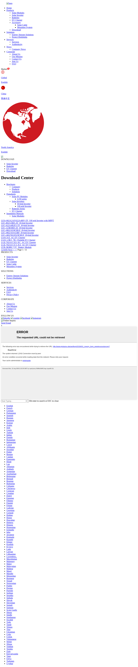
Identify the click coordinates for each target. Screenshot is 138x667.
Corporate (10, 52)
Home (9, 8)
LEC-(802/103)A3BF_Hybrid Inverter (17, 233)
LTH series (22, 199)
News (8, 47)
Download (16, 30)
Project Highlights (19, 37)
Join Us (15, 61)
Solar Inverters (18, 201)
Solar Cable (22, 25)
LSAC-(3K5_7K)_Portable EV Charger (18, 240)
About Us (16, 54)
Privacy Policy (12, 294)
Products (10, 10)
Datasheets (11, 194)
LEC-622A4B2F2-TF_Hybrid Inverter (17, 225)
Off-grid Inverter (24, 206)
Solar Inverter (17, 15)
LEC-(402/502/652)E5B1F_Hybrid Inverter (20, 235)
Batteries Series (18, 209)
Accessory (16, 22)
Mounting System (24, 27)
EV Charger (17, 20)
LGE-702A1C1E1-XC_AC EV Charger (18, 242)
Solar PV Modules (20, 196)
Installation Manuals (15, 213)
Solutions (10, 32)
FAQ (14, 64)
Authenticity (17, 44)
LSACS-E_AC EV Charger (13, 237)
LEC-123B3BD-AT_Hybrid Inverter (16, 228)
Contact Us (16, 59)
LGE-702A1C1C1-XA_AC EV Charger (18, 245)
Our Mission (17, 56)
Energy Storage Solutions (23, 35)
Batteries (15, 17)
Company (16, 187)
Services (10, 39)
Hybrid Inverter (23, 204)
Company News (19, 49)
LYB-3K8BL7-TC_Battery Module (16, 247)
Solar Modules (18, 13)
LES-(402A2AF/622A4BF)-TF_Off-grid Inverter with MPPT (27, 220)
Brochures (10, 184)
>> (16, 250)
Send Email (6, 323)
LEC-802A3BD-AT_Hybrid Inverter (17, 223)
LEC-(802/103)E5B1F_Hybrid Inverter (18, 230)
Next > (11, 250)
